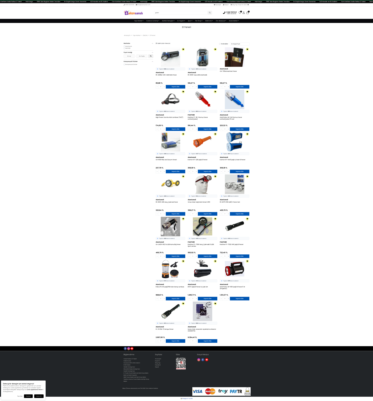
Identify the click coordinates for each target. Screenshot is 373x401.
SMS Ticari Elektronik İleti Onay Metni (135, 377)
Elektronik (208, 21)
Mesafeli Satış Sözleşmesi (132, 369)
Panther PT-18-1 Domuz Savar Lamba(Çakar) (198, 118)
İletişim (226, 5)
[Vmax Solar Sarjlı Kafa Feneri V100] (202, 184)
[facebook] (125, 348)
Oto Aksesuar (220, 21)
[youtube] (131, 348)
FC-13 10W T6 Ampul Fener (164, 329)
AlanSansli (160, 72)
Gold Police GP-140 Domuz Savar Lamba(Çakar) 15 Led (231, 118)
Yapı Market (138, 21)
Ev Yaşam (180, 21)
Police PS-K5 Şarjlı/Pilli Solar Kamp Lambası (170, 287)
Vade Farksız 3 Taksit (130, 359)
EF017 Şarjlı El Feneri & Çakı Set (198, 287)
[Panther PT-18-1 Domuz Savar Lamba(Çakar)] (202, 99)
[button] (247, 12)
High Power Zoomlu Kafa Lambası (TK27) (169, 117)
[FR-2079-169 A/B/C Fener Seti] (234, 184)
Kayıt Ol (157, 361)
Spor (189, 21)
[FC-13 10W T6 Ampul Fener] (170, 311)
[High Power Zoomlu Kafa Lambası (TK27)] (170, 99)
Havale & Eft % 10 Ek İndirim (132, 363)
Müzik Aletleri (233, 21)
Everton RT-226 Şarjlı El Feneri (197, 160)
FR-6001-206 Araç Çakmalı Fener (167, 202)
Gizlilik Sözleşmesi (129, 367)
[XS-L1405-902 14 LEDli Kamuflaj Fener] (170, 226)
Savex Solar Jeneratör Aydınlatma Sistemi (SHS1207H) (202, 330)
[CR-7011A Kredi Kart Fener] (234, 57)
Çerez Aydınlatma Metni (34, 389)
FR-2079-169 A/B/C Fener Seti (230, 202)
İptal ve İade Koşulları (130, 375)
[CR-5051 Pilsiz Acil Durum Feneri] (170, 142)
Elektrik (145, 35)
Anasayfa (127, 35)
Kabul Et (39, 396)
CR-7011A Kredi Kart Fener (228, 71)
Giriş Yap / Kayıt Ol (237, 5)
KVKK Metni (127, 365)
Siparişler (218, 5)
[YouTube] (248, 5)
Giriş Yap (157, 363)
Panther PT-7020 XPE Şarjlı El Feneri (231, 244)
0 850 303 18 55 (129, 5)
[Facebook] (247, 5)
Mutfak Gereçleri (167, 21)
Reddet (28, 396)
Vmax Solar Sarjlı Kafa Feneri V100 (199, 202)
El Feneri (152, 35)
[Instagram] (245, 5)
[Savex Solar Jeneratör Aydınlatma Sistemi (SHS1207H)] (202, 311)
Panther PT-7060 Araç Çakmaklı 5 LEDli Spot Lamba (201, 245)
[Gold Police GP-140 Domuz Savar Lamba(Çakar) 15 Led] (234, 99)
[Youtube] (207, 359)
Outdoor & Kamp (152, 21)
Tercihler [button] (20, 396)
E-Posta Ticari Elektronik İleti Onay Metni (136, 373)
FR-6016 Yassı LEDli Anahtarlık (197, 75)
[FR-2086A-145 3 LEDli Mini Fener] (170, 57)
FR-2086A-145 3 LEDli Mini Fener (166, 75)
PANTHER (191, 115)
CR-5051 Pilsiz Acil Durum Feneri (166, 160)
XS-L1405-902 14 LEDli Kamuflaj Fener (168, 244)
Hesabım (158, 365)
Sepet (157, 367)
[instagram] (128, 348)
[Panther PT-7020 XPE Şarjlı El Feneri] (234, 226)
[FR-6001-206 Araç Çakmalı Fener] (170, 184)
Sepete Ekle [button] (175, 87)
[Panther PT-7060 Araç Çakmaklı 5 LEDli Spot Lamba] (202, 226)
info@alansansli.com (143, 5)
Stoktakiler (224, 44)
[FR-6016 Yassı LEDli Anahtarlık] (202, 57)
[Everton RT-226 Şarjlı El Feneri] (202, 142)
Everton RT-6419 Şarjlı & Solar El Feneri (232, 160)
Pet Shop (198, 21)
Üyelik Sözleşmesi (129, 371)
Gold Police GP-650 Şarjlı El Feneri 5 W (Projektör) (232, 288)
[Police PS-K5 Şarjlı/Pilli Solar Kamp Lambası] (170, 269)
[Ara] (209, 13)
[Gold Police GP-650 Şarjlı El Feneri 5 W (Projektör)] (234, 269)
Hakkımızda (127, 361)
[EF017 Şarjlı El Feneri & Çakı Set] (202, 269)
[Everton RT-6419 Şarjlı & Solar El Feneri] (234, 142)
